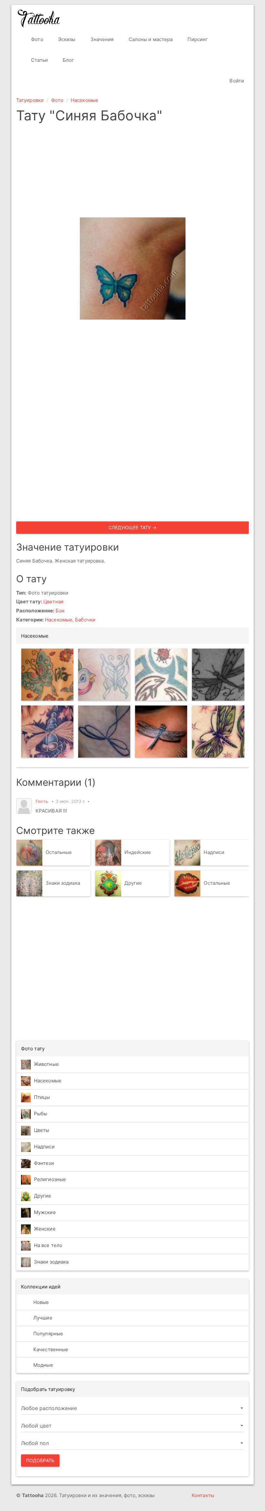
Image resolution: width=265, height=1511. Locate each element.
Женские (45, 1229)
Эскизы (66, 39)
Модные (42, 1365)
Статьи (39, 60)
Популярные (47, 1333)
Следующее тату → (133, 527)
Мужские (45, 1212)
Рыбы (40, 1114)
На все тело (48, 1245)
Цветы (41, 1130)
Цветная (53, 601)
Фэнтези (44, 1163)
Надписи (214, 852)
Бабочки (85, 620)
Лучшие (42, 1318)
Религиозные (50, 1179)
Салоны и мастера (150, 39)
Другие (133, 883)
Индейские (137, 852)
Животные (46, 1064)
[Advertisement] (132, 172)
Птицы (42, 1097)
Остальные (59, 852)
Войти (236, 81)
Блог (67, 60)
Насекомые (84, 100)
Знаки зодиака (63, 883)
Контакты (203, 1495)
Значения (101, 39)
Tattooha (39, 18)
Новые (40, 1302)
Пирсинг (197, 39)
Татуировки (30, 100)
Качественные (50, 1349)
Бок (60, 611)
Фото (36, 39)
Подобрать (40, 1460)
